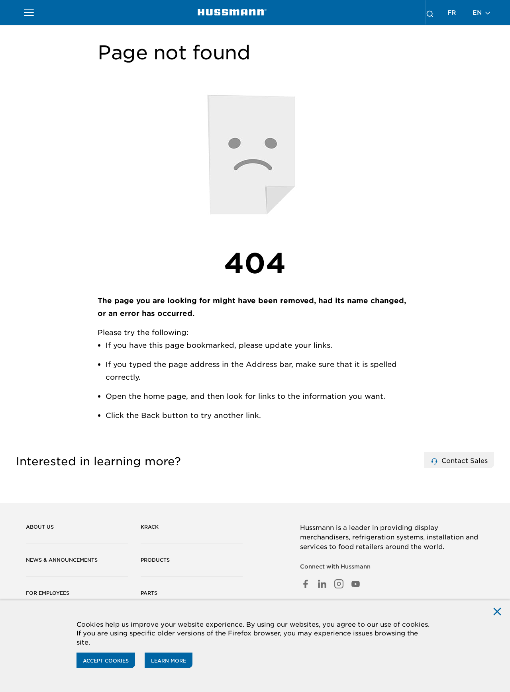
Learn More (168, 660)
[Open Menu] (29, 12)
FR (451, 12)
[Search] (430, 12)
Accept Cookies (106, 660)
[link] (232, 12)
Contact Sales (463, 460)
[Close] (497, 611)
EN (478, 12)
